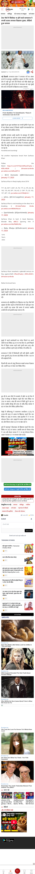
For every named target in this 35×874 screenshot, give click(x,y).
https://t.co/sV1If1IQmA (15, 166)
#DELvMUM (5, 168)
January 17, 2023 (7, 177)
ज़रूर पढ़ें (6, 790)
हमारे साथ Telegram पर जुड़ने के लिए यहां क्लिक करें (17, 489)
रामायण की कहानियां (7, 511)
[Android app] (8, 840)
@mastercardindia (27, 168)
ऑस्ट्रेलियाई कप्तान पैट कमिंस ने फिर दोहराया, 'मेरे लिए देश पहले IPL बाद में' (19, 802)
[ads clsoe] (34, 864)
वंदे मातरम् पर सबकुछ (20, 14)
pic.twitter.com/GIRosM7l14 (10, 171)
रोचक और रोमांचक (20, 511)
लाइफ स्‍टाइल (5, 508)
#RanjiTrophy (27, 166)
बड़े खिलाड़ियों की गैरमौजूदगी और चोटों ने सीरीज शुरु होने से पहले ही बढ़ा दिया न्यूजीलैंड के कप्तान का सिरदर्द (17, 500)
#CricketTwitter (21, 206)
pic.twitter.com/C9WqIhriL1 (20, 193)
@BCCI (16, 222)
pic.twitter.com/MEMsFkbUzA (11, 209)
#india (31, 206)
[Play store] (29, 9)
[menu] (2, 9)
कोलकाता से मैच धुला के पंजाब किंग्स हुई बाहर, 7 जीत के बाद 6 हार (6, 802)
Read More (9, 452)
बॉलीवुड (9, 14)
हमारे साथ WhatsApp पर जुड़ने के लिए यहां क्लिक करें (17, 484)
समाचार (3, 14)
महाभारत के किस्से (23, 508)
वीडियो (6, 807)
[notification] (32, 9)
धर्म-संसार (13, 508)
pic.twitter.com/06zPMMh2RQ (11, 224)
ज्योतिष (28, 505)
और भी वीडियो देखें (7, 810)
